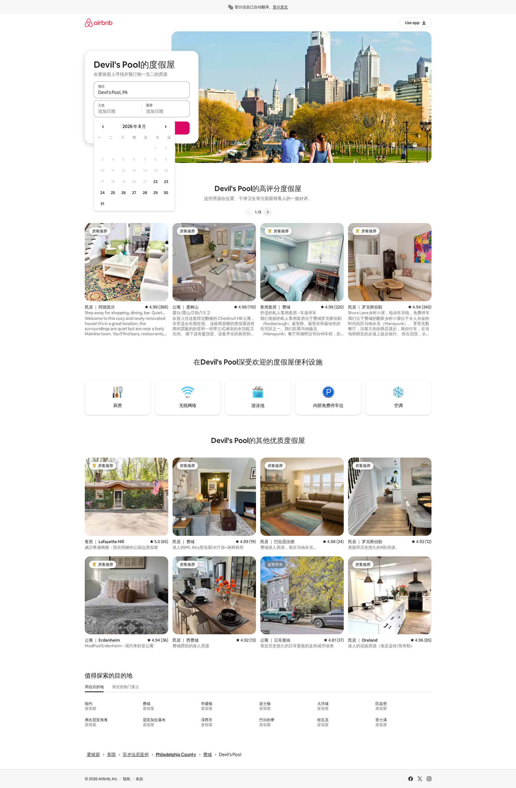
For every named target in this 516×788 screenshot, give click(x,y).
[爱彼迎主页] (98, 22)
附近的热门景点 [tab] (125, 686)
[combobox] (141, 92)
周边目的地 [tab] (94, 686)
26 (123, 192)
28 (145, 192)
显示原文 (280, 7)
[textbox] (117, 111)
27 (134, 192)
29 (155, 192)
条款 (139, 778)
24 (102, 192)
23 (166, 181)
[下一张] (267, 212)
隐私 (127, 778)
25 (113, 192)
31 (102, 203)
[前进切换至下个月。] (165, 126)
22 (155, 181)
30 (166, 192)
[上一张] (248, 212)
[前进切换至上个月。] (103, 126)
